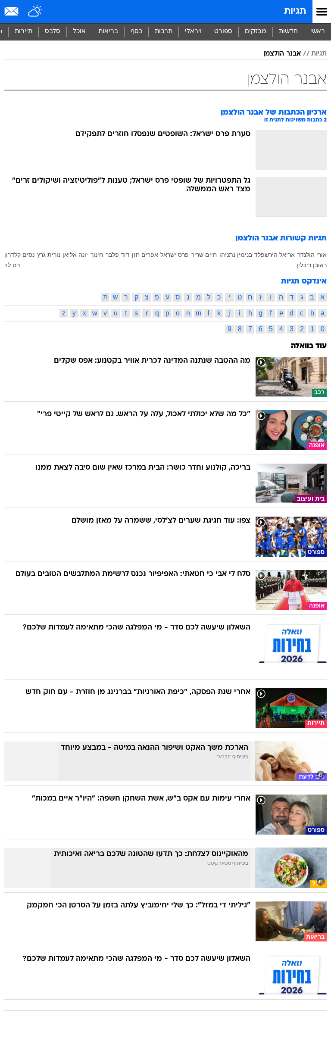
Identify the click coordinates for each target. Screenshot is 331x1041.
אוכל (79, 31)
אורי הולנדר (312, 254)
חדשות (288, 31)
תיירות (23, 31)
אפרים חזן (145, 254)
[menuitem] (288, 32)
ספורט (223, 31)
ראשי (317, 31)
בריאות (108, 31)
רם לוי (12, 265)
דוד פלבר (117, 254)
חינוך (97, 254)
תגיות (295, 11)
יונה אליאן (75, 254)
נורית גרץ (48, 254)
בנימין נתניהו (235, 254)
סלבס (52, 31)
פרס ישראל (174, 254)
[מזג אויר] (35, 11)
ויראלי (193, 31)
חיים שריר (204, 254)
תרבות (163, 31)
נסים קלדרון (19, 254)
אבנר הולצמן (282, 53)
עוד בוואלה (309, 346)
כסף (136, 31)
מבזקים (255, 31)
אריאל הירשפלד (274, 254)
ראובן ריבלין (312, 265)
